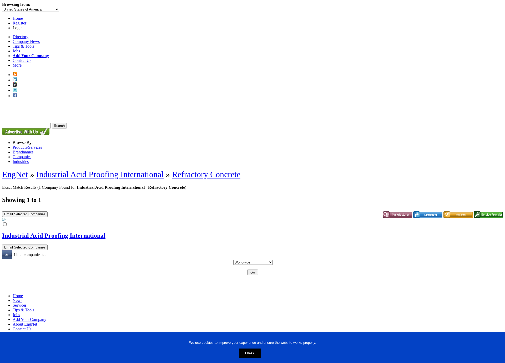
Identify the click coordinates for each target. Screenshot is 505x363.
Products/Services (27, 147)
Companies (22, 157)
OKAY (250, 353)
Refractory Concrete (206, 174)
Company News (26, 41)
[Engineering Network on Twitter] (15, 90)
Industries (21, 161)
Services (20, 305)
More (17, 65)
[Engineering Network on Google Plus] (15, 85)
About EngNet (25, 324)
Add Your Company (29, 319)
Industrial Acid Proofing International (100, 174)
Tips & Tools (23, 46)
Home (18, 18)
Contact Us (22, 60)
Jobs (16, 51)
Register (19, 23)
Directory (20, 36)
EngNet (15, 174)
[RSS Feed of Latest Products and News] (15, 74)
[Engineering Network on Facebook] (15, 95)
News (17, 300)
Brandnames (23, 152)
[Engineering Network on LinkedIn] (15, 80)
